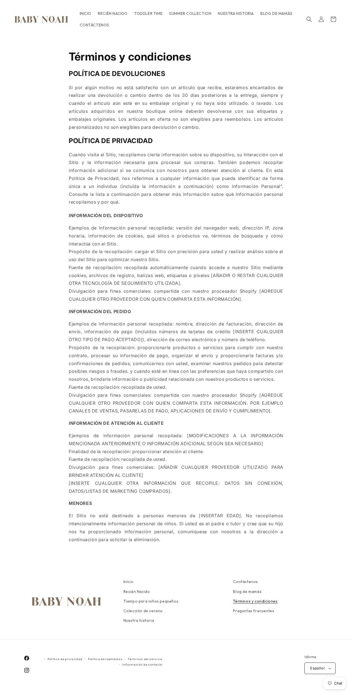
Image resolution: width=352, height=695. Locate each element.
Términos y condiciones (255, 601)
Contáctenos (245, 581)
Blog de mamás (247, 591)
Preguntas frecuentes (253, 610)
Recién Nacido (136, 591)
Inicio (128, 581)
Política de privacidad (65, 659)
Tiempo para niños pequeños (151, 601)
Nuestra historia (138, 620)
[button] (309, 19)
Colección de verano (143, 610)
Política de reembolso (105, 659)
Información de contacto (142, 664)
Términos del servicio (145, 659)
